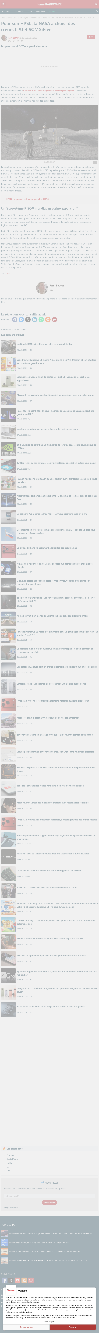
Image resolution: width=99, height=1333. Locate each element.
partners (19, 1298)
